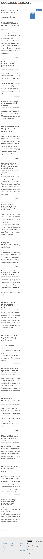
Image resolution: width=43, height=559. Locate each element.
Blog (3, 549)
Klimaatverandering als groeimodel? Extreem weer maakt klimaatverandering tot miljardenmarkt (10, 165)
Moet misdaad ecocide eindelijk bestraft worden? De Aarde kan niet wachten (10, 23)
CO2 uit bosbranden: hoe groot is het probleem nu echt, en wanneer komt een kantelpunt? (10, 469)
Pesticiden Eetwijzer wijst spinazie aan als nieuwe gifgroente (9, 103)
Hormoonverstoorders (24, 548)
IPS (14, 374)
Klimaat (21, 545)
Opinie (12, 545)
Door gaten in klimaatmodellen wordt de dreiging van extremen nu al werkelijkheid (10, 245)
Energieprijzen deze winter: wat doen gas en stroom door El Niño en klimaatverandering (10, 129)
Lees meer (17, 57)
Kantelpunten (22, 550)
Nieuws (10, 69)
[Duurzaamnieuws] (16, 4)
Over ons (6, 0)
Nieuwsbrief (14, 27)
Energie (21, 541)
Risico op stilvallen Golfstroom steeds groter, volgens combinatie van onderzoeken (9, 437)
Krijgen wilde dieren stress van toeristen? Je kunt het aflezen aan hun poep (10, 370)
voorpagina (14, 69)
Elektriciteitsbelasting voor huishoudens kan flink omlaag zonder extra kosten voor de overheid (10, 338)
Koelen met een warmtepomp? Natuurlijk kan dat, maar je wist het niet (10, 400)
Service (2, 0)
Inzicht (10, 27)
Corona (21, 552)
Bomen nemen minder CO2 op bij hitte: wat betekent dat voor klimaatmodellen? (10, 272)
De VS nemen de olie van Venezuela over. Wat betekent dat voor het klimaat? (9, 64)
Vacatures (10, 0)
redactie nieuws (4, 29)
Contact (14, 0)
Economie (21, 543)
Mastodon (4, 551)
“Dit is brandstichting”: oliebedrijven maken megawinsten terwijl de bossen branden (8, 502)
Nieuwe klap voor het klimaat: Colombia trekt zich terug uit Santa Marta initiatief (10, 305)
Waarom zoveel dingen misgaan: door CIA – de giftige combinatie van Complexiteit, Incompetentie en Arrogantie (10, 206)
